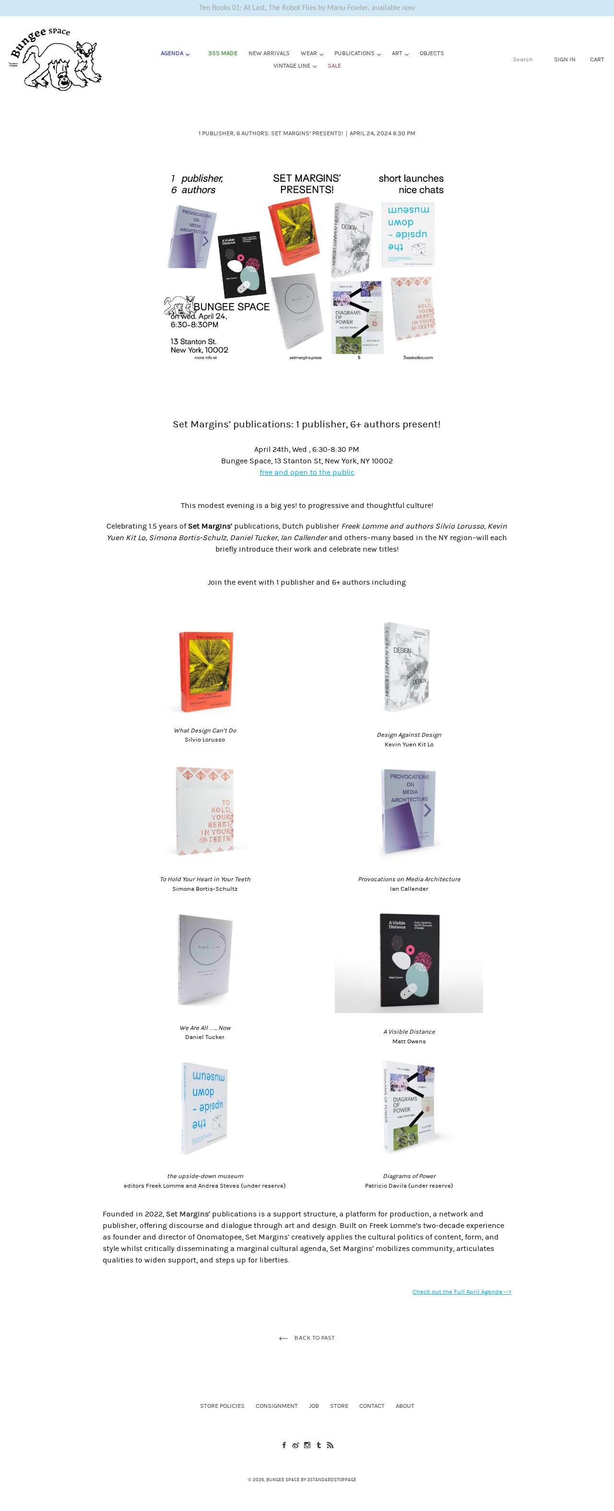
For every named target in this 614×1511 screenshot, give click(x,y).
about (405, 1406)
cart (597, 59)
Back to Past (314, 1337)
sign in (565, 59)
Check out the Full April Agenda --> (462, 1292)
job (314, 1406)
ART (402, 53)
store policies (222, 1406)
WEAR (314, 53)
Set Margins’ (188, 1214)
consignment (277, 1406)
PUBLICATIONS (360, 53)
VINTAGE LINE (297, 65)
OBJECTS (432, 53)
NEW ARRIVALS (269, 53)
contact (372, 1406)
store (339, 1406)
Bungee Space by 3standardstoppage (311, 1480)
